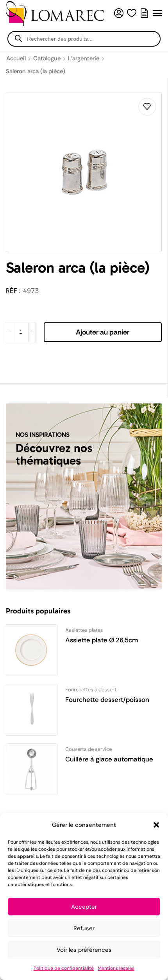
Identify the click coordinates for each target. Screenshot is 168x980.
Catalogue (47, 58)
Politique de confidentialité (64, 968)
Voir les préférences (84, 950)
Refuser (84, 928)
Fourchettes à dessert (90, 689)
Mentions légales (116, 968)
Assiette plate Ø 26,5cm (101, 640)
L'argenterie (83, 58)
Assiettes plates (84, 630)
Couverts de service (88, 749)
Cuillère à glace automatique (109, 759)
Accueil (16, 58)
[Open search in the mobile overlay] (84, 38)
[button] (156, 825)
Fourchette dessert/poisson (107, 699)
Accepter (84, 907)
